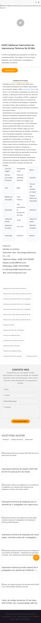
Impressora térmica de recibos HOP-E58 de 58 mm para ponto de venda (19, 470)
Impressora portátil (8, 325)
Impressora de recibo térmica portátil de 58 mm (17, 314)
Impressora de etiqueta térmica (12, 351)
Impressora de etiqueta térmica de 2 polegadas (17, 309)
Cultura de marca (17, 439)
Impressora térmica (29, 89)
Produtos (6, 439)
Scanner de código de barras (11, 335)
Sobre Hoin (29, 439)
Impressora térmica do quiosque (12, 356)
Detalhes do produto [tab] (20, 80)
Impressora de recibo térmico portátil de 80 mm (17, 319)
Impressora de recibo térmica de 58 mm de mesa (17, 293)
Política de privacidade (22, 619)
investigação (9, 70)
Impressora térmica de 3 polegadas (13, 330)
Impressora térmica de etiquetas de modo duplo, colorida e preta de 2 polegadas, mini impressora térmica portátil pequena (20, 536)
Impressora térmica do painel (11, 345)
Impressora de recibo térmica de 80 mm (14, 288)
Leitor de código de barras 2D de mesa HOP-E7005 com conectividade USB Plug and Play (20, 601)
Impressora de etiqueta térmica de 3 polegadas (17, 304)
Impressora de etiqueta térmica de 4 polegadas (17, 299)
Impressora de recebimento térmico (13, 340)
